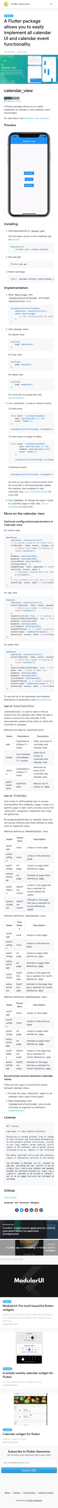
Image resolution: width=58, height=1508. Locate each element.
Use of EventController (36, 491)
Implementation (16, 1110)
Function (25, 1202)
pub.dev (16, 239)
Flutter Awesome (20, 4)
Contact (16, 1492)
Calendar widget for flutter (21, 1434)
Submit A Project (46, 1492)
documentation (16, 398)
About (7, 1492)
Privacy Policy (29, 1492)
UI (17, 1202)
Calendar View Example (36, 118)
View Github (10, 1197)
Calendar (8, 16)
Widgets (35, 1202)
